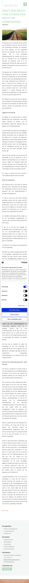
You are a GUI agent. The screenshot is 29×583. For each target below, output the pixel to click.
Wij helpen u (7, 569)
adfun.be (23, 582)
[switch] (25, 291)
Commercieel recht (9, 531)
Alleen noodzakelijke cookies (14, 319)
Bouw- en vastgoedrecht (10, 529)
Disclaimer (13, 582)
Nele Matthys (7, 542)
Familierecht (7, 534)
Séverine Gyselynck (9, 547)
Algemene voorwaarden (21, 580)
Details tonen (21, 305)
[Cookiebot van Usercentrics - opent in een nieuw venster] (21, 263)
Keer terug (5, 511)
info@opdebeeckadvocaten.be (12, 560)
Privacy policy (7, 582)
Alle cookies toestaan (14, 310)
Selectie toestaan (14, 314)
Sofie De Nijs (7, 544)
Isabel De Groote (8, 540)
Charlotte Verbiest (9, 549)
